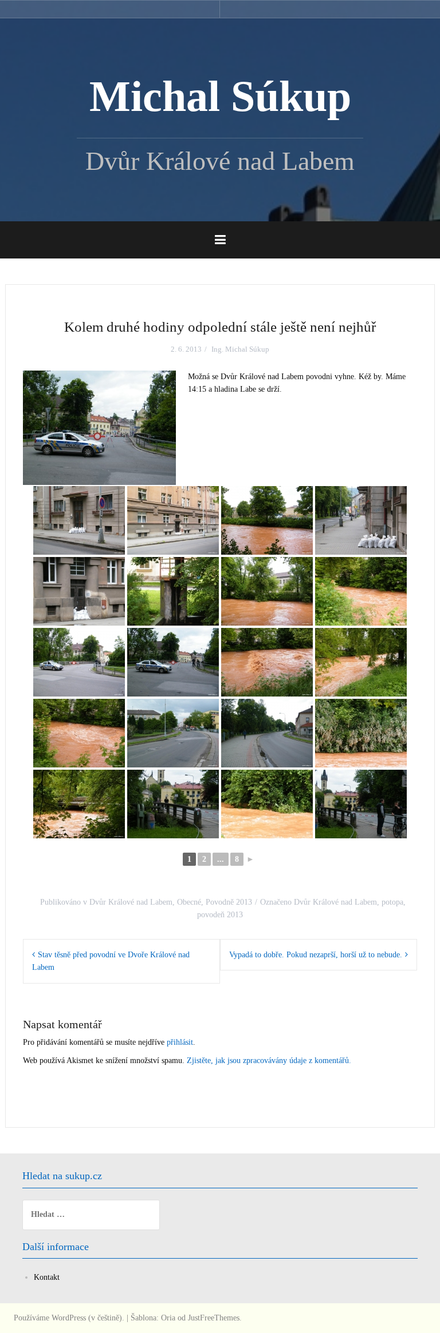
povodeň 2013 (220, 914)
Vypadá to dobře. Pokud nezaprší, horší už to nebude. (315, 954)
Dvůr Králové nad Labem (130, 902)
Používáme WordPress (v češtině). (69, 1318)
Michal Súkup (220, 96)
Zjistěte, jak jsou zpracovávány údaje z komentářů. (269, 1060)
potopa (392, 902)
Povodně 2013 (229, 902)
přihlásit (180, 1042)
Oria (168, 1318)
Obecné (189, 902)
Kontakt (47, 1277)
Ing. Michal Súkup (240, 349)
